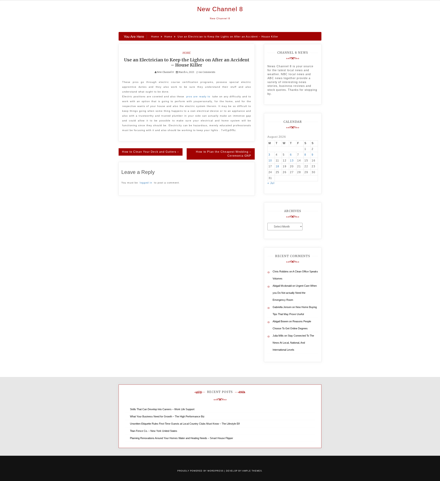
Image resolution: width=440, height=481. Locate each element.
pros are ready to (198, 96)
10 (270, 160)
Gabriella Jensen (282, 307)
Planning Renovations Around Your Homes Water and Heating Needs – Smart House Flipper (181, 438)
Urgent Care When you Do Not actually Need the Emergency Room (295, 292)
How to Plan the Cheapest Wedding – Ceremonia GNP (223, 153)
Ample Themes (252, 471)
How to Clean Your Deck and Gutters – (150, 151)
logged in (146, 182)
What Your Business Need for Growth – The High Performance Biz (167, 416)
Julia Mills (278, 335)
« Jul (271, 183)
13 (292, 160)
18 (277, 166)
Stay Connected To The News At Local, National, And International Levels (293, 342)
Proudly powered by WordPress (200, 471)
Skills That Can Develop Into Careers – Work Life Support (162, 409)
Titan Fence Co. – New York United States (153, 430)
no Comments (207, 72)
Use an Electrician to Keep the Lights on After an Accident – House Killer (186, 62)
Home (187, 53)
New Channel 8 (220, 9)
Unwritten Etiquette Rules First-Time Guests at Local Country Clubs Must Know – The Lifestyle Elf (185, 423)
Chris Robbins (281, 271)
